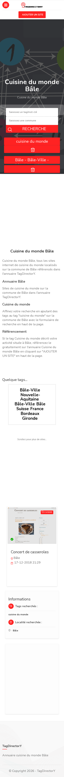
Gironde (30, 418)
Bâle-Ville (30, 390)
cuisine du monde (18, 614)
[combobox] (32, 112)
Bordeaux (30, 413)
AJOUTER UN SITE (32, 14)
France (36, 409)
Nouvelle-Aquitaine (30, 397)
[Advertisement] (32, 212)
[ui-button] (32, 149)
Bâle (40, 404)
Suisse (22, 409)
